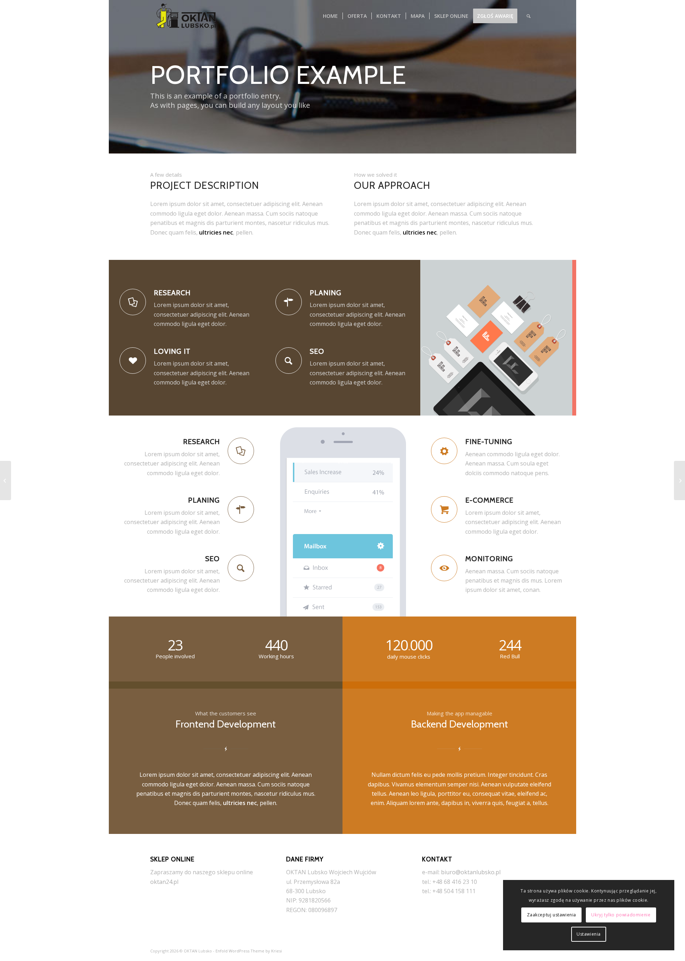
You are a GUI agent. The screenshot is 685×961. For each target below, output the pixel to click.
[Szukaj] (528, 16)
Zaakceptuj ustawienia (552, 915)
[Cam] (679, 480)
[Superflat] (5, 480)
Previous (436, 337)
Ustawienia (589, 934)
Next (560, 337)
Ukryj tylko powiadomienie (620, 915)
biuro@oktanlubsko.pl (471, 872)
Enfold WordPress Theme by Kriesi (248, 951)
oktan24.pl (164, 882)
